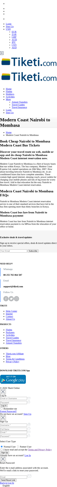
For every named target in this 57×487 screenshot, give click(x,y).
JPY (14, 42)
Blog (8, 356)
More (8, 99)
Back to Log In (7, 483)
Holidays (10, 94)
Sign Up (10, 26)
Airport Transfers (19, 102)
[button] (28, 485)
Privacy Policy (12, 361)
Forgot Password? (8, 411)
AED (14, 47)
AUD (14, 39)
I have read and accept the (27, 449)
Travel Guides (18, 104)
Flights (9, 91)
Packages (10, 332)
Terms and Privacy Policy (40, 449)
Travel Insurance (19, 107)
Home (9, 89)
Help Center (11, 311)
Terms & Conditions (15, 359)
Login (8, 24)
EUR (14, 32)
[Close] (3, 391)
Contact (9, 316)
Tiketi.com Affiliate (15, 353)
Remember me (10, 408)
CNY (14, 45)
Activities (10, 97)
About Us (10, 319)
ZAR (14, 34)
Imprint (9, 314)
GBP (14, 37)
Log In (28, 455)
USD (8, 29)
